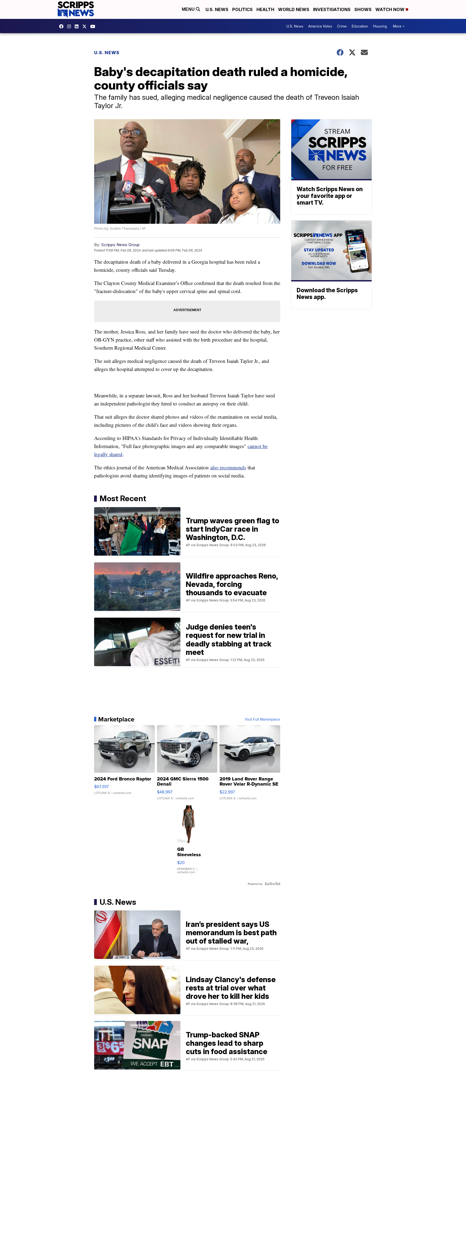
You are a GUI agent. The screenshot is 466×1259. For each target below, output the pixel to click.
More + (399, 26)
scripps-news (78, 26)
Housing (380, 26)
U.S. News (216, 9)
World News (293, 9)
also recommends (228, 467)
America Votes (320, 26)
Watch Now (390, 9)
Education (360, 26)
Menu (189, 9)
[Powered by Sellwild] (272, 884)
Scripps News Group (120, 244)
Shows (363, 9)
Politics (242, 9)
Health (265, 9)
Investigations (332, 9)
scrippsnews (62, 26)
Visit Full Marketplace (262, 719)
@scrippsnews (94, 26)
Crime (342, 26)
